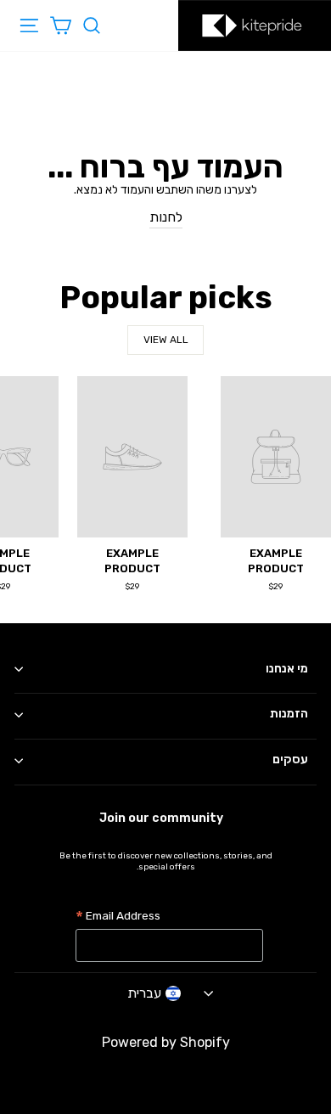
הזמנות (289, 713)
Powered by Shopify (166, 1042)
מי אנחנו (287, 668)
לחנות (165, 217)
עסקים (290, 759)
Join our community (161, 818)
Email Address (118, 917)
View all (165, 340)
